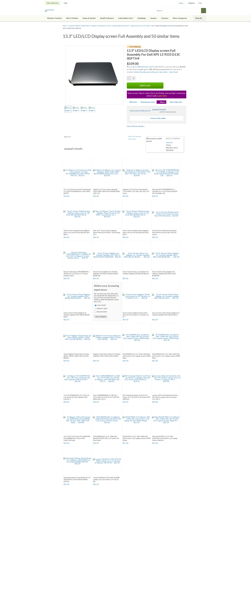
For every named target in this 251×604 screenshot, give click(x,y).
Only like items (102, 312)
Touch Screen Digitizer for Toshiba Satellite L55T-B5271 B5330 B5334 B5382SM (105, 274)
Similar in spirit (102, 308)
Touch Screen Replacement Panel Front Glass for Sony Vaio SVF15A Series (164, 232)
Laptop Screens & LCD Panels (140, 26)
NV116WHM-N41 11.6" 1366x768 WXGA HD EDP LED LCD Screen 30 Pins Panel (106, 438)
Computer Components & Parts (100, 26)
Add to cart (145, 85)
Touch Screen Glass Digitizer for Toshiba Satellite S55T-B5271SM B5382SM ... (164, 274)
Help (65, 3)
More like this (176, 102)
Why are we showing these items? (134, 138)
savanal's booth (159, 109)
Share (162, 102)
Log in (181, 3)
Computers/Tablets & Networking (78, 26)
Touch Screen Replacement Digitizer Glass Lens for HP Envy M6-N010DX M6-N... (77, 232)
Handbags (142, 18)
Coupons (164, 18)
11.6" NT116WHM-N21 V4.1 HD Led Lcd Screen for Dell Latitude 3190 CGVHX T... (76, 397)
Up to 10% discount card (142, 67)
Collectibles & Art (125, 18)
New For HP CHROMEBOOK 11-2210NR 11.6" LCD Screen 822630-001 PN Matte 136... (165, 191)
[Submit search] (203, 10)
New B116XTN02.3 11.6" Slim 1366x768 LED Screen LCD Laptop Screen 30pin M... (164, 438)
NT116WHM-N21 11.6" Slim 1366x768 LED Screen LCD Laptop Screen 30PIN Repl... (137, 356)
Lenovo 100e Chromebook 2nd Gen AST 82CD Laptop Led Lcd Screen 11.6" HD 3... (165, 397)
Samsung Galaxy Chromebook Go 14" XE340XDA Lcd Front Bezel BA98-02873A (77, 479)
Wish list (133, 102)
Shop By (198, 18)
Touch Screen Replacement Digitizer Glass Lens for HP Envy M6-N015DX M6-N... (136, 232)
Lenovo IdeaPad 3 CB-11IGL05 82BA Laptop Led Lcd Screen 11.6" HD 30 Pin (106, 479)
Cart (200, 3)
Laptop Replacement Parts (120, 26)
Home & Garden (89, 18)
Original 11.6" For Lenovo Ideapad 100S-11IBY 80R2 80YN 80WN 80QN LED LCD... (106, 191)
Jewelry (153, 18)
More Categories (180, 18)
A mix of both (101, 305)
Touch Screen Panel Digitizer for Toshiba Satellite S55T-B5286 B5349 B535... (77, 315)
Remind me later (148, 102)
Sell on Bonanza (53, 3)
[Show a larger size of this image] (68, 109)
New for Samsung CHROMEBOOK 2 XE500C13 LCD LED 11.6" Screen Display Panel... (76, 274)
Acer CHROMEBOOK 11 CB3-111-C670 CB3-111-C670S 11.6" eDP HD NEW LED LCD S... (106, 397)
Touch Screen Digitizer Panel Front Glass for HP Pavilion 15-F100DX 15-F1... (136, 315)
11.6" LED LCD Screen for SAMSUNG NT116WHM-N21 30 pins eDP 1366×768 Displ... (77, 438)
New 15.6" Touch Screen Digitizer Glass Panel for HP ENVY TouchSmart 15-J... (106, 232)
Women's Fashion (54, 18)
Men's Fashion (72, 18)
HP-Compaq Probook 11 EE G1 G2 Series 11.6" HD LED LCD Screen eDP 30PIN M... (136, 397)
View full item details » (136, 126)
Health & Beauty (107, 18)
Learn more (162, 96)
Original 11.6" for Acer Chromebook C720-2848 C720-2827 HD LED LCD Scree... (136, 191)
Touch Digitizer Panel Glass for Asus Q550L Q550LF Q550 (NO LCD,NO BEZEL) (76, 356)
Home (65, 26)
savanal (169, 142)
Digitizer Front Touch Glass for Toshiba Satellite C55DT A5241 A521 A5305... (106, 355)
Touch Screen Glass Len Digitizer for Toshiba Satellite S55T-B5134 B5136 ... (136, 273)
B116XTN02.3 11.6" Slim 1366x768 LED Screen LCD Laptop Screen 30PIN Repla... (137, 438)
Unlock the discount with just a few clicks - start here (155, 72)
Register (192, 3)
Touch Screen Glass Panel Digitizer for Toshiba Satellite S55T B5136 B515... (165, 314)
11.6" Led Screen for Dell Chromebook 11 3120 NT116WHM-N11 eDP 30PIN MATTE (77, 191)
